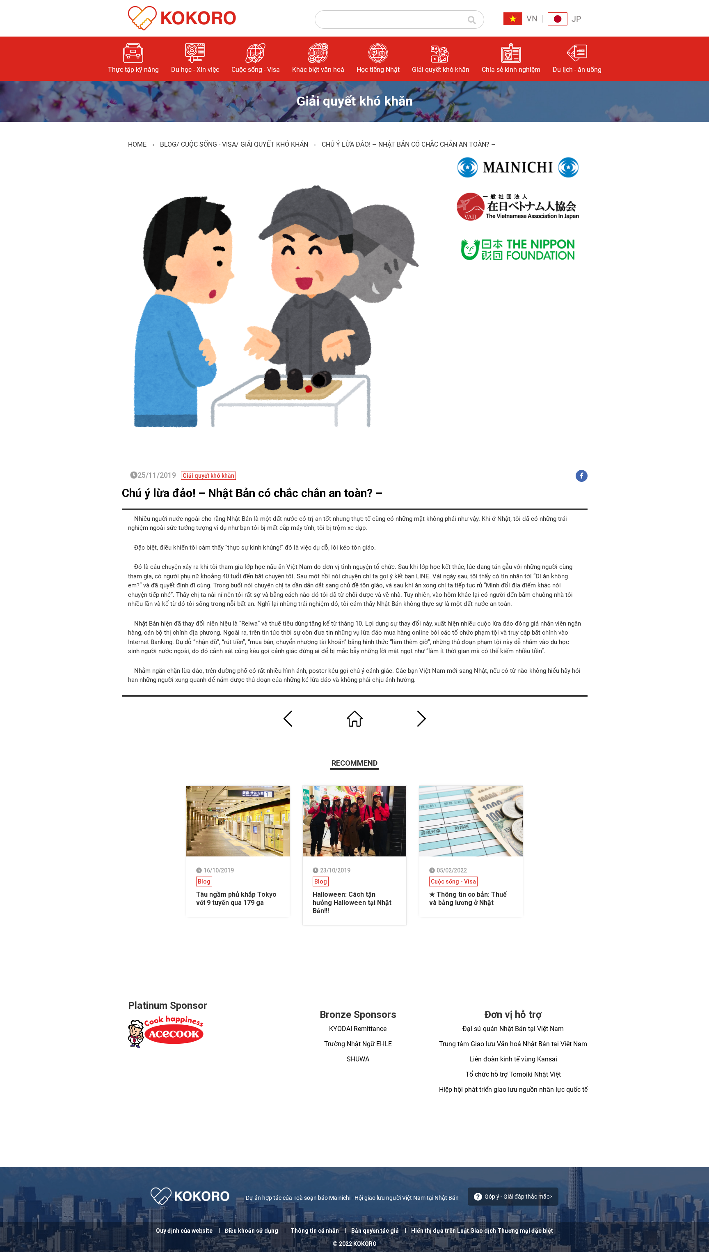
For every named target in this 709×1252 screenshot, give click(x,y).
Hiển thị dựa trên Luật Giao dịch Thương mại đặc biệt (482, 1230)
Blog (168, 144)
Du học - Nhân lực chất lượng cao (504, 121)
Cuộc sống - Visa (208, 144)
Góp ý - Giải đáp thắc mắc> (518, 1196)
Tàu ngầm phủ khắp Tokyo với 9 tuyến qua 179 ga (236, 899)
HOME (137, 144)
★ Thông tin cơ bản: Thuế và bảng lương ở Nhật (468, 899)
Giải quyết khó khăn (274, 144)
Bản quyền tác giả (375, 1230)
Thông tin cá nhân (314, 1230)
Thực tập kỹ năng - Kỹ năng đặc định (502, 94)
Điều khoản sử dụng (251, 1230)
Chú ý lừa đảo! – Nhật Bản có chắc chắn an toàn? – (252, 493)
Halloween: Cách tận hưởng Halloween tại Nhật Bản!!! (352, 903)
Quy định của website (184, 1230)
